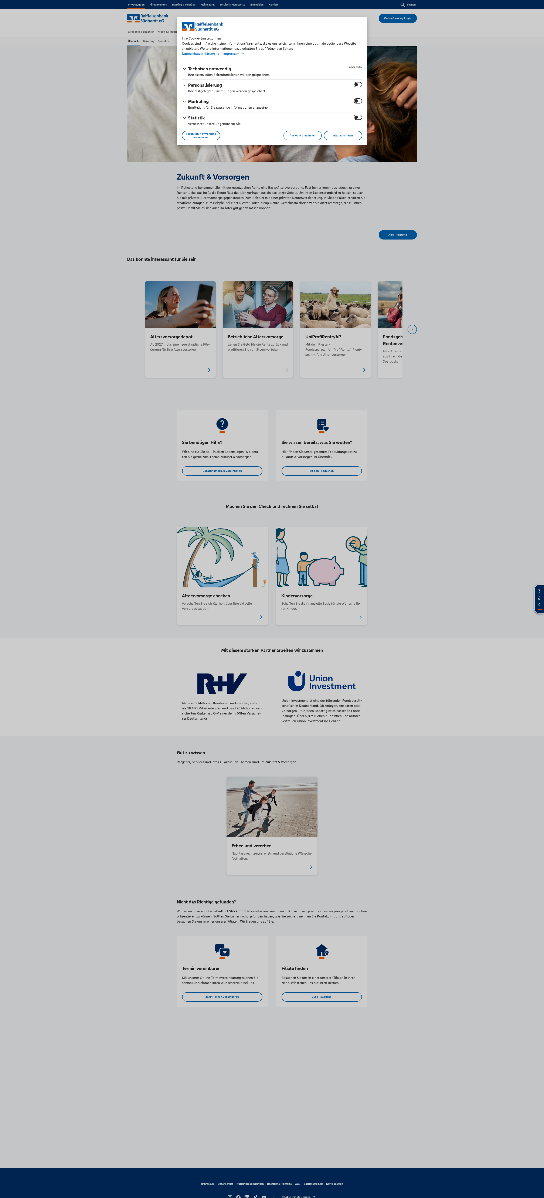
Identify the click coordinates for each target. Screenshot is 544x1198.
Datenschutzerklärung (199, 54)
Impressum (231, 54)
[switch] (358, 84)
